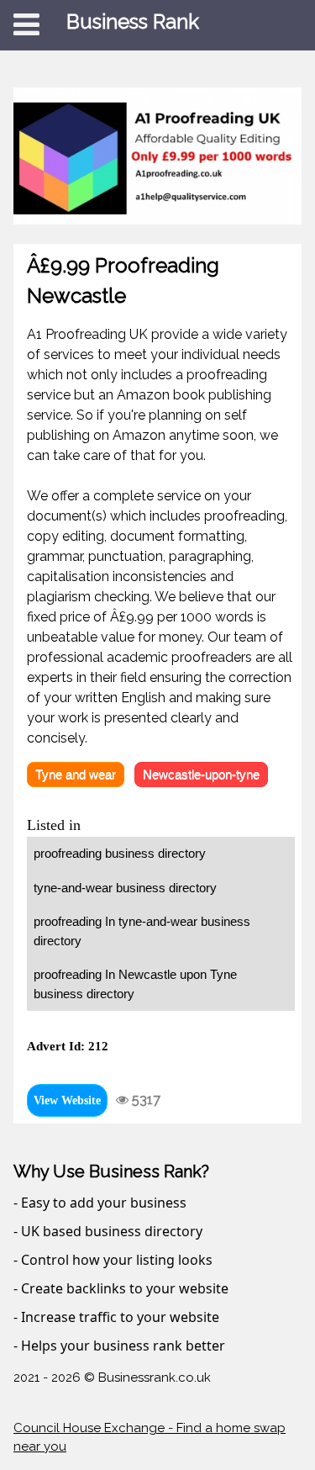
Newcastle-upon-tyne (201, 774)
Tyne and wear (75, 774)
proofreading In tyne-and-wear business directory (142, 931)
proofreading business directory (120, 853)
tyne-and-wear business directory (125, 887)
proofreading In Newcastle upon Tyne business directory (135, 984)
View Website (67, 1100)
